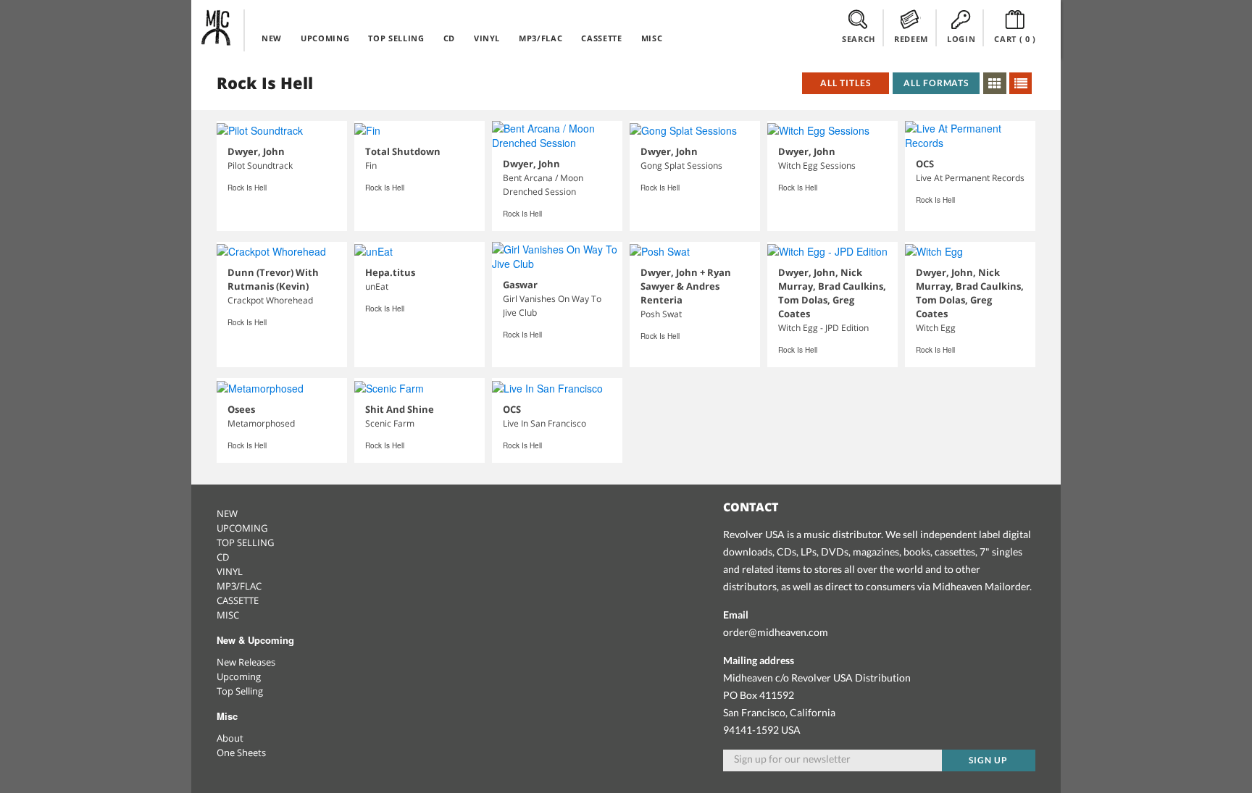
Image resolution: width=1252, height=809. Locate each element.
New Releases (246, 661)
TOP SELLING (396, 38)
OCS (925, 163)
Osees (241, 409)
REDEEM (911, 38)
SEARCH (858, 38)
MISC (652, 38)
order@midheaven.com (775, 632)
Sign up (988, 760)
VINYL (487, 38)
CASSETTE (601, 38)
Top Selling (240, 690)
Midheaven (217, 27)
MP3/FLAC (540, 38)
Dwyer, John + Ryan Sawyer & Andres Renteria (685, 286)
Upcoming (239, 676)
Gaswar (520, 284)
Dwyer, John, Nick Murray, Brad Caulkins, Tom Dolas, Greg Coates (832, 293)
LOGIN (961, 38)
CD (449, 38)
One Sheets (241, 752)
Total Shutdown (403, 151)
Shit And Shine (399, 409)
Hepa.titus (390, 272)
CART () (1015, 38)
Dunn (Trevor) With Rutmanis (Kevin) (273, 279)
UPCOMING (325, 38)
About (230, 738)
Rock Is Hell (247, 188)
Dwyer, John (256, 151)
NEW (272, 38)
